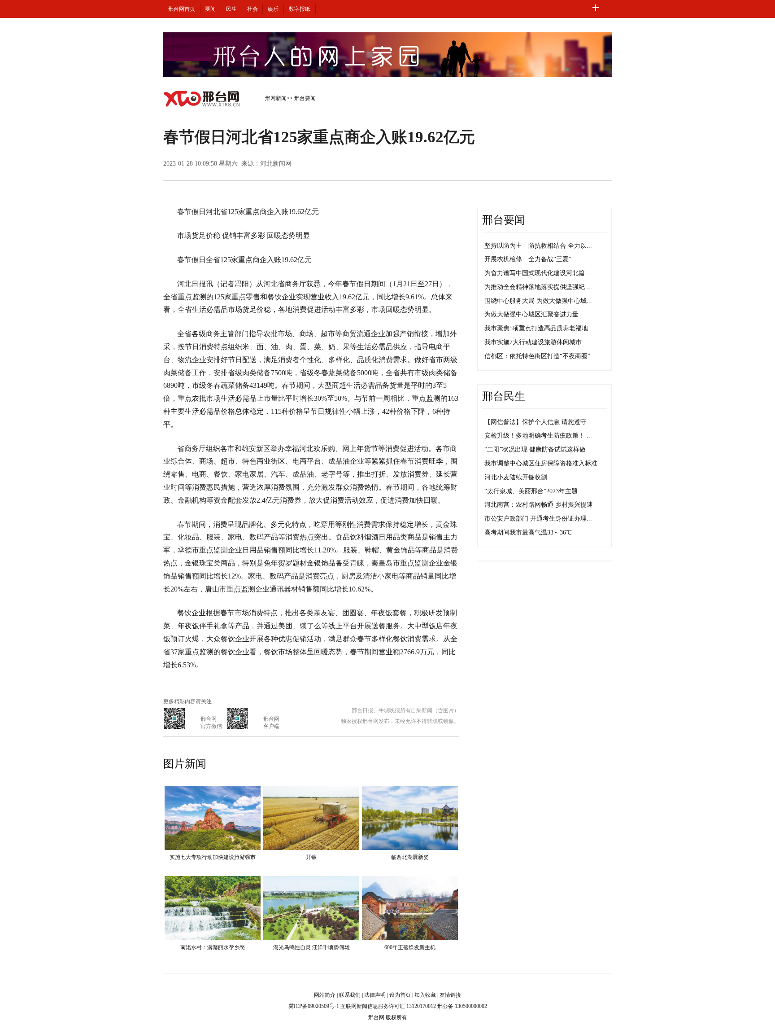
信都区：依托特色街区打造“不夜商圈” (537, 356)
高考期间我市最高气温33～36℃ (528, 532)
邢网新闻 (276, 98)
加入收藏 (425, 995)
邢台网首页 (181, 9)
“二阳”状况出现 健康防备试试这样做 (535, 449)
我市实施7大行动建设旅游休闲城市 (533, 342)
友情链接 (450, 995)
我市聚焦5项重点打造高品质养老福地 (536, 328)
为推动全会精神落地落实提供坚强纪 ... (538, 287)
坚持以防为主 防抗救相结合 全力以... (538, 245)
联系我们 (350, 995)
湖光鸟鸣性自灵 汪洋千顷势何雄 (311, 947)
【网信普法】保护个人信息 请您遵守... (538, 422)
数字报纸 (299, 9)
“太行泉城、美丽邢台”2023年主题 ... (534, 491)
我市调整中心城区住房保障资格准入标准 (540, 463)
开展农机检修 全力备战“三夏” (527, 259)
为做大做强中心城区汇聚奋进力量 (531, 314)
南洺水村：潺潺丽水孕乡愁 (212, 947)
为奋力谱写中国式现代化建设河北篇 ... (538, 273)
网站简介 (324, 995)
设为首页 (400, 995)
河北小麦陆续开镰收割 (515, 477)
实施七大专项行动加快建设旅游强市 (213, 857)
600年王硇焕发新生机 (409, 947)
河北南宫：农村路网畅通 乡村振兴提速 (538, 504)
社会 (252, 9)
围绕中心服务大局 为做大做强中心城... (538, 301)
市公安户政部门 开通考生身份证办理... (538, 518)
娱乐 (273, 9)
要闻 (210, 9)
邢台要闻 (305, 98)
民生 (231, 9)
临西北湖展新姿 (410, 857)
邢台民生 (503, 396)
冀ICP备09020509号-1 (313, 1006)
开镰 (311, 857)
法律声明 (375, 995)
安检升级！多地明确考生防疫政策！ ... (538, 435)
